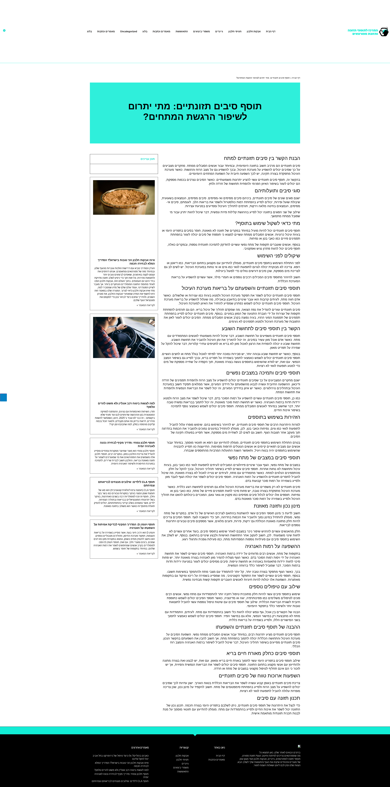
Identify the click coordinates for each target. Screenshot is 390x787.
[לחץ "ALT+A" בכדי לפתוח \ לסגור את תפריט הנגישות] (3, 397)
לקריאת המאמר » (146, 305)
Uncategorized (128, 31)
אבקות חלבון (254, 31)
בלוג (144, 31)
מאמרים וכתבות (161, 31)
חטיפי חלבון (234, 31)
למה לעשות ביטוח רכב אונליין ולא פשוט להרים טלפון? (121, 770)
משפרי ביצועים (201, 31)
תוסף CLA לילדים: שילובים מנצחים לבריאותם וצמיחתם (120, 781)
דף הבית (270, 31)
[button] (94, 159)
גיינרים (219, 31)
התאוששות (182, 31)
